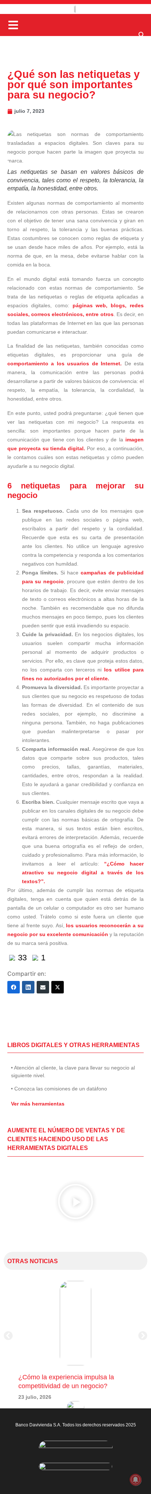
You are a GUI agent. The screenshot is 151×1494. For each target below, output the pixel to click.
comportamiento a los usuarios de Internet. (64, 363)
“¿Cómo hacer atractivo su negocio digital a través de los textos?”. (83, 872)
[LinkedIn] (28, 987)
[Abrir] (13, 25)
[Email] (43, 987)
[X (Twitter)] (57, 987)
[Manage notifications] (135, 1480)
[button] (142, 37)
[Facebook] (13, 987)
